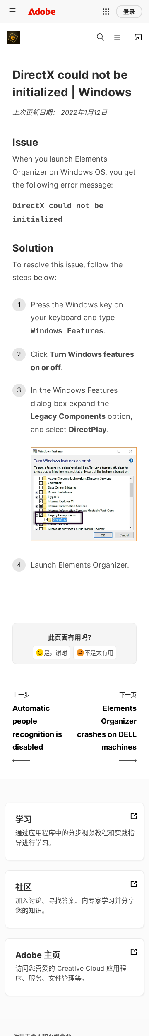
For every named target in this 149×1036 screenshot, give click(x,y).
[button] (106, 11)
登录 (129, 11)
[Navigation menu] (12, 11)
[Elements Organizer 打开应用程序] (138, 37)
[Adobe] (42, 11)
